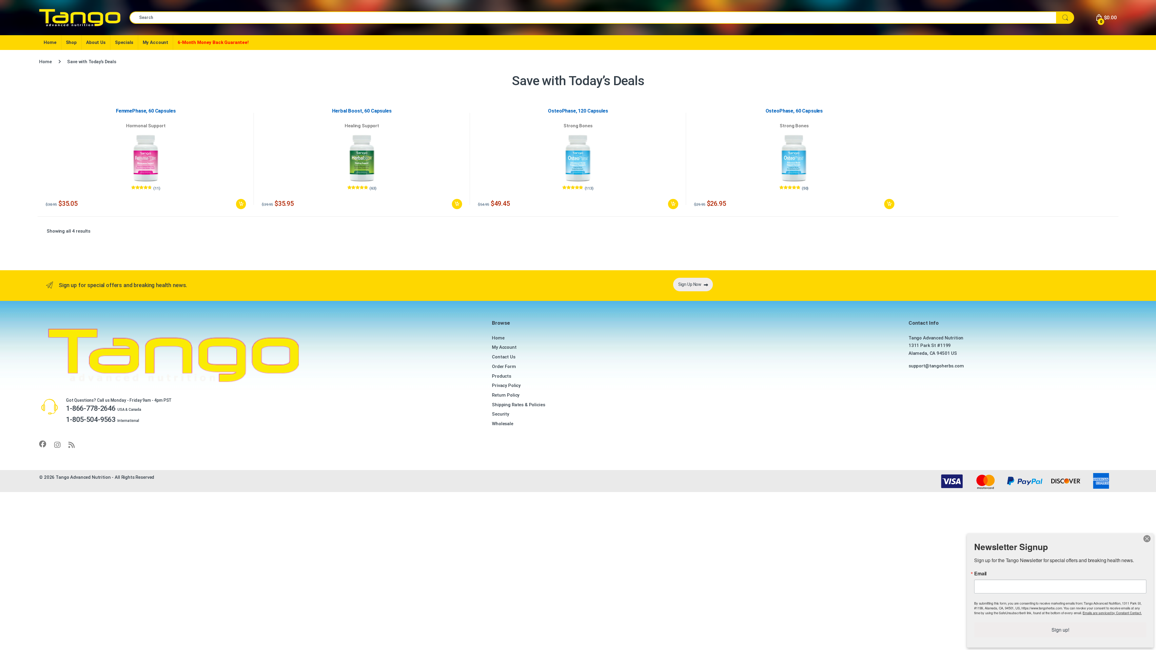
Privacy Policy (506, 385)
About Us (96, 42)
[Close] (1147, 538)
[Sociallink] (42, 444)
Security (500, 414)
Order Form (504, 366)
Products (501, 376)
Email (980, 573)
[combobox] (592, 17)
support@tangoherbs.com (936, 366)
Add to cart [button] (241, 204)
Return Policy (505, 395)
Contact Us (503, 357)
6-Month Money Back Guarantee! (213, 42)
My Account (156, 42)
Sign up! (1060, 629)
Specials (124, 42)
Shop (71, 42)
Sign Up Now (689, 284)
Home (50, 42)
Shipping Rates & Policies (518, 404)
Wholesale (502, 423)
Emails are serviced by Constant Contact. (1112, 612)
